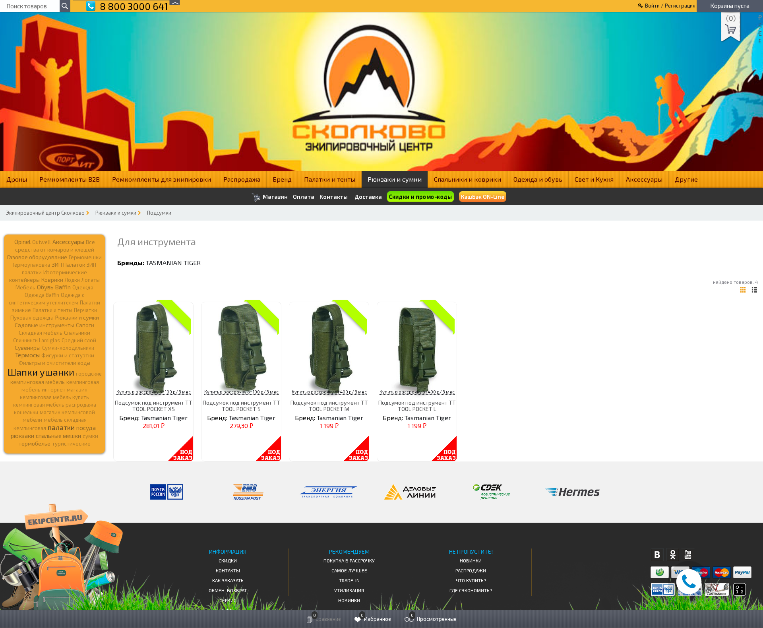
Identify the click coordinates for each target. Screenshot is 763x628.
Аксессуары (644, 179)
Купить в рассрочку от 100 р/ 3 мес (153, 391)
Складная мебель (40, 333)
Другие (686, 179)
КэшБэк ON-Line (482, 196)
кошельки (26, 412)
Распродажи (470, 570)
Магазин (274, 196)
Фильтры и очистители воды (54, 363)
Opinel (22, 241)
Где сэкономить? (470, 590)
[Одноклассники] (673, 555)
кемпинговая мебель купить (54, 397)
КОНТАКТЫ (228, 570)
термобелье (34, 443)
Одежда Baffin (42, 295)
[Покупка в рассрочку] (739, 593)
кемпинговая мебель (37, 381)
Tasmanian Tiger (173, 262)
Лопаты (90, 280)
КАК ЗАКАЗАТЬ (228, 580)
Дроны (16, 179)
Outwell (41, 242)
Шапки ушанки (41, 372)
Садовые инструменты (44, 325)
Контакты (334, 197)
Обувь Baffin (54, 287)
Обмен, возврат (228, 590)
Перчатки (85, 310)
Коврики (52, 279)
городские (89, 373)
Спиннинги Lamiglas (36, 340)
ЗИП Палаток (68, 264)
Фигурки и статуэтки (67, 355)
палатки (61, 427)
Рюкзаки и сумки (395, 179)
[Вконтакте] (657, 555)
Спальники (77, 333)
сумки (90, 436)
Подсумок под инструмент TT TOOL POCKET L (417, 405)
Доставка (368, 196)
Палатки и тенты (329, 179)
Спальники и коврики (467, 179)
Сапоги (85, 325)
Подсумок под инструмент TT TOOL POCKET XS (153, 405)
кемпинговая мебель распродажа (54, 404)
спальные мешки (58, 435)
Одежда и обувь (537, 179)
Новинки (349, 600)
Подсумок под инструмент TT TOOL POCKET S (241, 405)
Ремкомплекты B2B (69, 179)
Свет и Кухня (594, 179)
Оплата (303, 197)
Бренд (282, 179)
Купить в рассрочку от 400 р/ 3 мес (329, 391)
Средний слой (79, 340)
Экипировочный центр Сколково (45, 212)
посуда (86, 427)
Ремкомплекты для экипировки (161, 179)
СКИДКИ (228, 560)
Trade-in (349, 580)
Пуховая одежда (32, 317)
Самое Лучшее (349, 570)
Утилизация (349, 590)
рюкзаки (22, 435)
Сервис (227, 600)
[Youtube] (688, 555)
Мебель (25, 287)
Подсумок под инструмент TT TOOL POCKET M (329, 405)
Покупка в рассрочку (349, 560)
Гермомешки (85, 257)
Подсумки (159, 212)
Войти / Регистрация (670, 5)
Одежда (82, 287)
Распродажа (241, 179)
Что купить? (471, 580)
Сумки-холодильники (68, 348)
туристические (71, 443)
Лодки (72, 280)
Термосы (27, 355)
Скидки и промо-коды (420, 196)
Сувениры (28, 347)
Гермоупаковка (31, 265)
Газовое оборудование (37, 257)
